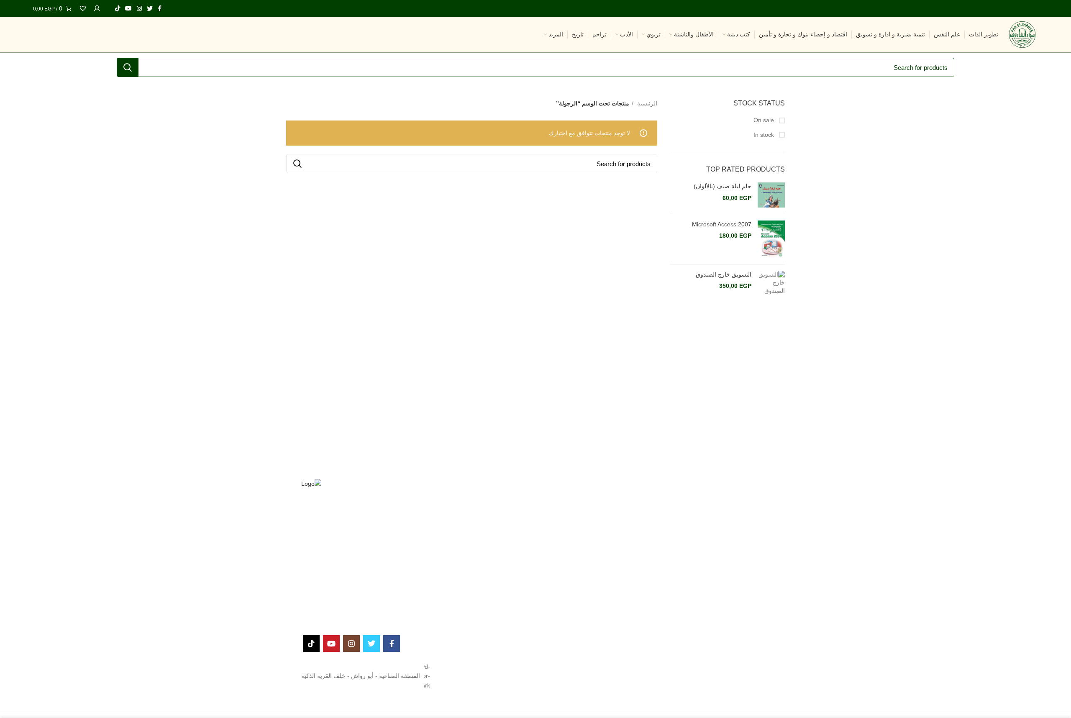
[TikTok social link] (118, 8)
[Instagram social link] (139, 8)
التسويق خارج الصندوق (723, 274)
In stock (764, 134)
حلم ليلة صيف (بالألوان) (722, 186)
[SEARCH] (127, 67)
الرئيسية (646, 103)
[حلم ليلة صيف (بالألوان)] (771, 195)
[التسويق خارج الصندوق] (771, 283)
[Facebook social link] (159, 8)
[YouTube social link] (128, 8)
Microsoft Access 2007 (721, 224)
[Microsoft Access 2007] (771, 239)
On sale (764, 120)
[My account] (97, 8)
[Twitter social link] (149, 8)
